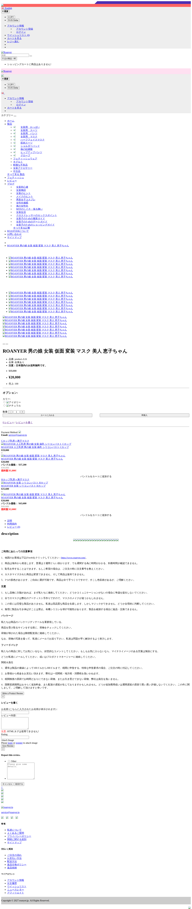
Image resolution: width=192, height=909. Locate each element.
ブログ (10, 184)
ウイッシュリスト (16, 886)
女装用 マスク (29, 136)
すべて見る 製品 (16, 174)
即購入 (144, 415)
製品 (9, 124)
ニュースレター (15, 889)
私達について (14, 830)
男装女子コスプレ (25, 199)
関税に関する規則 (16, 839)
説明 (9, 520)
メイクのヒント (24, 196)
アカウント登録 (24, 29)
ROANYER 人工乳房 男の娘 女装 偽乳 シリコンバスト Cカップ (35, 447)
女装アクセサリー (22, 168)
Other (13, 761)
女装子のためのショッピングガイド (35, 224)
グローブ (25, 155)
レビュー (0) (13, 527)
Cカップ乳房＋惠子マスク (15, 441)
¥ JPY (11, 17)
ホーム (10, 121)
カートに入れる (47, 415)
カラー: (6, 399)
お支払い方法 (14, 858)
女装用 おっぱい (30, 127)
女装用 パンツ (29, 133)
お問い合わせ (14, 234)
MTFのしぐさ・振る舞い (29, 209)
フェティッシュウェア (25, 158)
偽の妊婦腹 (27, 149)
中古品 (16, 171)
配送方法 (12, 861)
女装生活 (21, 212)
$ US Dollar (13, 20)
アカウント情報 (15, 880)
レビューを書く (24, 422)
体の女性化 (22, 206)
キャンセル (7, 784)
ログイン (21, 32)
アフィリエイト (15, 892)
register (19, 743)
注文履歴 (12, 883)
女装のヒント (23, 193)
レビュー (12, 180)
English (8, 8)
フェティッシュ (15, 177)
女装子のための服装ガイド (30, 218)
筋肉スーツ (27, 143)
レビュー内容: (8, 715)
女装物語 (21, 190)
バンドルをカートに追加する (96, 476)
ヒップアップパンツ (31, 152)
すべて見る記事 (21, 228)
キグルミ (18, 161)
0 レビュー (8, 422)
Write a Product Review (12, 693)
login (10, 743)
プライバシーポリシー (19, 836)
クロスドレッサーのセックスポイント (36, 215)
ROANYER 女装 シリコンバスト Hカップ (23, 486)
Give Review (7, 746)
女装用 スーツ (29, 130)
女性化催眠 (22, 202)
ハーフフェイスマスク (33, 139)
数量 (5, 411)
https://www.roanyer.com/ (73, 557)
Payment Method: (9, 432)
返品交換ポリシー (16, 864)
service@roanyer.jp (18, 435)
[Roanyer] (7, 807)
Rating (4, 734)
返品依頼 (12, 867)
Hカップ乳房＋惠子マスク (15, 479)
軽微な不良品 (20, 165)
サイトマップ (14, 237)
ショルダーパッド (30, 146)
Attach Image (7, 740)
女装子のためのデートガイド (31, 221)
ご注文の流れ (14, 855)
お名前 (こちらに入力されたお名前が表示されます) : (29, 709)
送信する (19, 784)
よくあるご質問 (15, 833)
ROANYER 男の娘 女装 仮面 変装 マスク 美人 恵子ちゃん (38, 245)
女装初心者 (22, 187)
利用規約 (12, 524)
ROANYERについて (18, 231)
